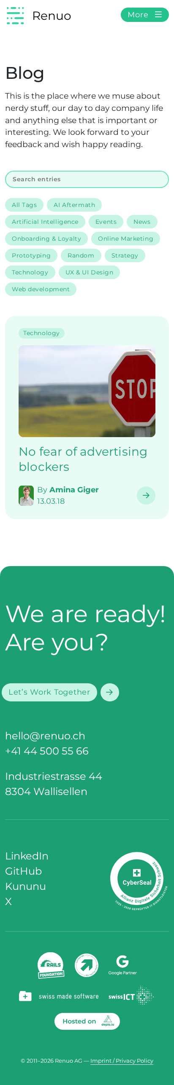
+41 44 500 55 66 (47, 751)
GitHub (23, 871)
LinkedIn (27, 856)
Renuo (51, 15)
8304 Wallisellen (46, 791)
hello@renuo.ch (45, 736)
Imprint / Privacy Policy (121, 1061)
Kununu (25, 886)
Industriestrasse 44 (53, 776)
